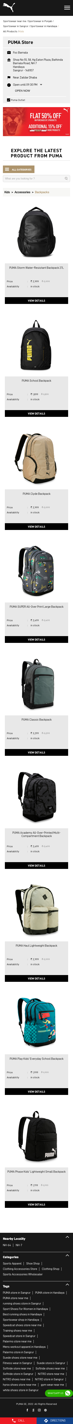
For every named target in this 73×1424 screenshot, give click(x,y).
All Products (10, 31)
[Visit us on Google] (33, 1410)
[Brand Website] (45, 1410)
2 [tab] (37, 131)
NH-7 (19, 1245)
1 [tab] (31, 131)
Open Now (22, 90)
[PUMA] (9, 8)
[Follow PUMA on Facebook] (27, 1410)
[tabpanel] (36, 119)
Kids (7, 192)
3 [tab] (42, 131)
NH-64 (7, 1245)
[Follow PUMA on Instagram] (39, 1410)
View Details (36, 300)
